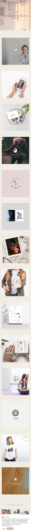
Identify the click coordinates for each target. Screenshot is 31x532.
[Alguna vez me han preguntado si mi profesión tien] (6, 513)
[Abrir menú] (27, 3)
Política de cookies (13, 529)
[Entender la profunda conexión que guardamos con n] (25, 513)
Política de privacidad (22, 529)
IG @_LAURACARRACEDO (15, 504)
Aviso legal (6, 529)
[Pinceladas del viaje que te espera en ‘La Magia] (15, 513)
